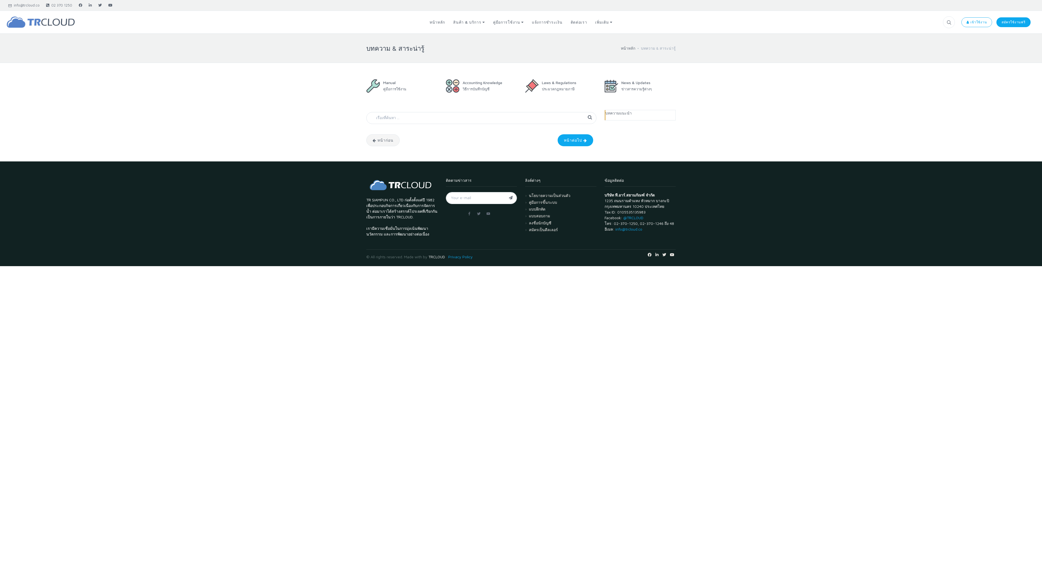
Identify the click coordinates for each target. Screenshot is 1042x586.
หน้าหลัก (628, 48)
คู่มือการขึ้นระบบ (543, 202)
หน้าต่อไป (573, 140)
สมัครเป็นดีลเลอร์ (543, 229)
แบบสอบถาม (539, 216)
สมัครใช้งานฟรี (1013, 22)
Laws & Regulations (559, 82)
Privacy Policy (460, 256)
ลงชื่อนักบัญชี (540, 223)
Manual (389, 82)
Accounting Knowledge (482, 82)
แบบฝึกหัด (537, 209)
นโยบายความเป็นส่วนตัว (549, 195)
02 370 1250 (60, 5)
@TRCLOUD (633, 217)
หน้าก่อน (384, 140)
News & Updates (635, 82)
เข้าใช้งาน (978, 22)
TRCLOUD (436, 256)
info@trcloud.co (26, 5)
